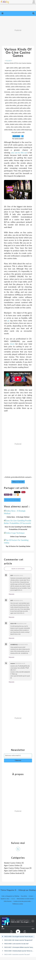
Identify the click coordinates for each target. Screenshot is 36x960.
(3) (13, 865)
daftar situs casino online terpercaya (16, 97)
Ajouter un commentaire (18, 568)
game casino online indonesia (22, 100)
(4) (14, 863)
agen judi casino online (19, 70)
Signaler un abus (5, 898)
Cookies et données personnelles (22, 901)
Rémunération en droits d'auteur (25, 898)
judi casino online (22, 105)
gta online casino (23, 103)
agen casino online (12, 68)
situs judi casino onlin (18, 132)
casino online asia (20, 76)
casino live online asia (20, 73)
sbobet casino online (16, 124)
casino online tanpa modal (14, 84)
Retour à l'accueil (18, 482)
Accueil (8, 61)
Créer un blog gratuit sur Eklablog (10, 896)
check (12, 344)
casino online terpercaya (18, 86)
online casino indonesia (16, 116)
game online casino (11, 103)
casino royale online (17, 92)
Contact (31, 896)
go (8, 321)
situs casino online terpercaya (22, 130)
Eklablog (32, 890)
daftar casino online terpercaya (20, 95)
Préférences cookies (17, 903)
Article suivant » (25, 477)
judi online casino (18, 111)
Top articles (24, 896)
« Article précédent (11, 477)
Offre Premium (8, 901)
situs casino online (16, 127)
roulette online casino (14, 121)
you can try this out (19, 153)
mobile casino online (16, 113)
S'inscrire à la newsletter (12, 500)
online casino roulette (15, 119)
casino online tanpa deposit (21, 81)
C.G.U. (13, 898)
